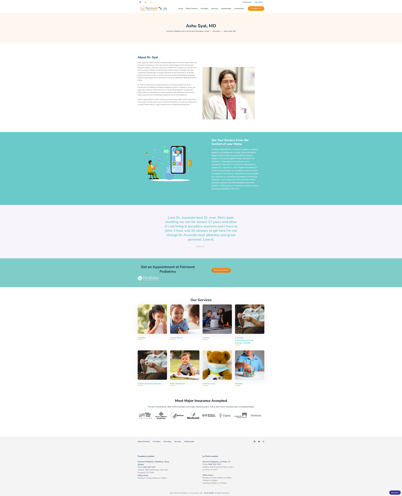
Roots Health (209, 493)
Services (214, 8)
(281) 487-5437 (149, 467)
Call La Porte (259, 2)
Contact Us (256, 8)
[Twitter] (145, 2)
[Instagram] (150, 2)
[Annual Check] (184, 319)
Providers (204, 8)
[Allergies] (152, 319)
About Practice (192, 8)
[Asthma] (217, 319)
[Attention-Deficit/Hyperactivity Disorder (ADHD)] (249, 319)
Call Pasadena (246, 2)
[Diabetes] (249, 365)
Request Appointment (221, 270)
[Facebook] (140, 2)
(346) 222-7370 (214, 464)
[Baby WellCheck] (184, 365)
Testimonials (226, 8)
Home (180, 8)
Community (238, 8)
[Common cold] (217, 365)
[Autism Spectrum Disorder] (152, 365)
